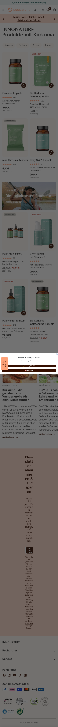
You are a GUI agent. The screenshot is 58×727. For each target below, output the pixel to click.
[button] (4, 363)
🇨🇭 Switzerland (29, 370)
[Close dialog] (56, 354)
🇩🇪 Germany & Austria (29, 366)
